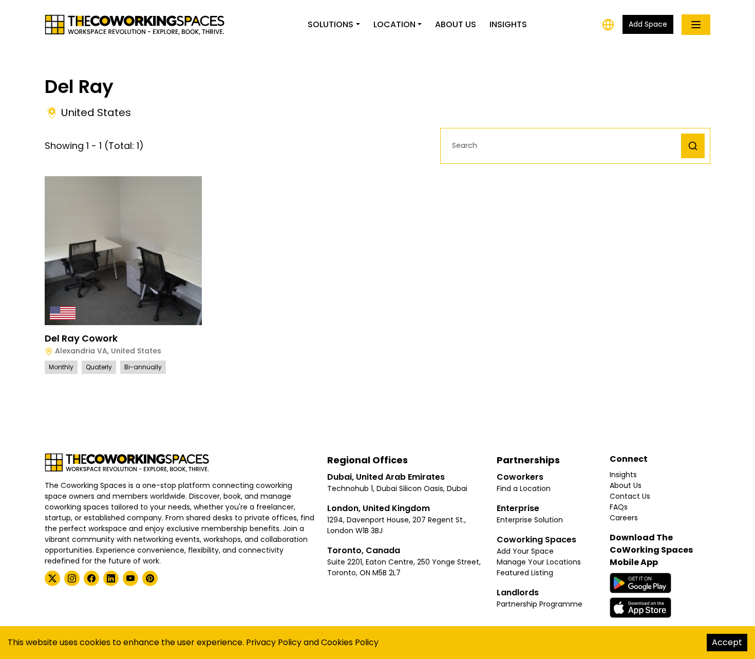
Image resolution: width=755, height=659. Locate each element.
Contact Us (630, 496)
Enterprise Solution (530, 520)
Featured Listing (525, 573)
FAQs (619, 507)
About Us (455, 24)
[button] (563, 145)
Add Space (648, 24)
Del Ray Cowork (81, 338)
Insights (508, 24)
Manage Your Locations (539, 562)
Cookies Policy (350, 642)
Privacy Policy (273, 642)
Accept (727, 642)
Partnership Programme (539, 604)
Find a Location (524, 488)
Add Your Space (525, 551)
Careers (624, 518)
